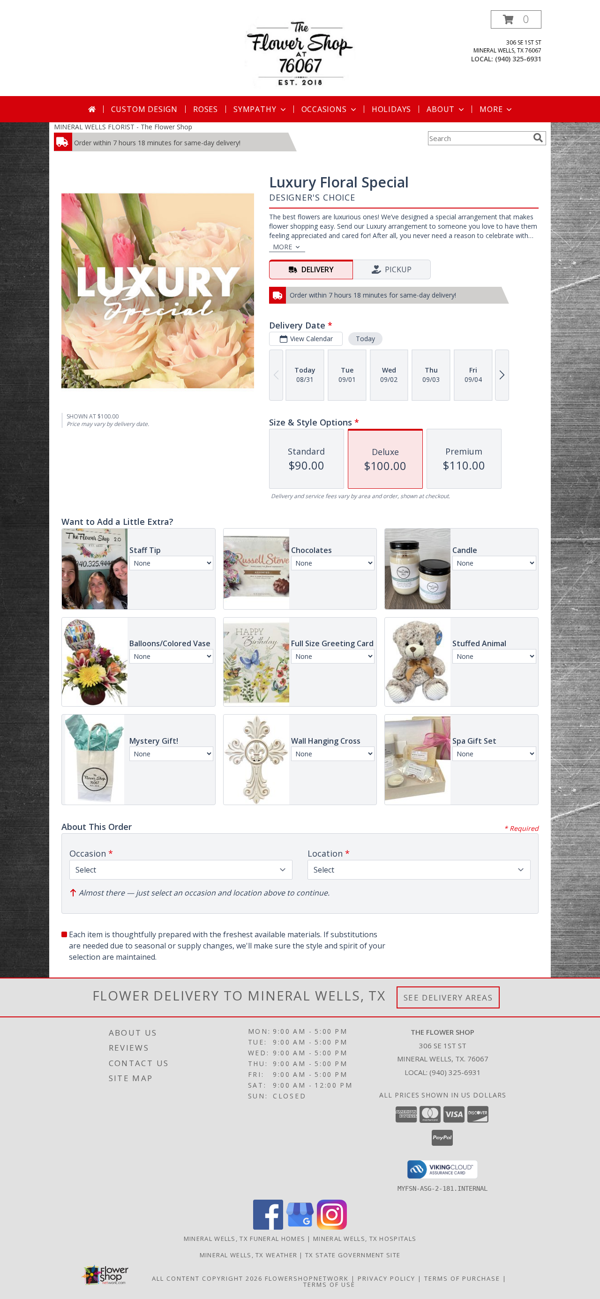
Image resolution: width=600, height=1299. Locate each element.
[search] (538, 138)
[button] (516, 19)
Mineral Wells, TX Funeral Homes (244, 1238)
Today (365, 338)
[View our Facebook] (268, 1227)
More (491, 109)
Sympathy (254, 109)
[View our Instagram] (332, 1227)
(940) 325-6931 (518, 58)
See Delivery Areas (448, 997)
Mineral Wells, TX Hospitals (364, 1238)
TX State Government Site (352, 1255)
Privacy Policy (386, 1278)
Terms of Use (329, 1284)
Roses (205, 109)
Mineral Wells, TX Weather (249, 1255)
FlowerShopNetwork (307, 1278)
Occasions (324, 109)
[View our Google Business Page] (300, 1227)
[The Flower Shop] (300, 53)
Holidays (391, 109)
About (441, 109)
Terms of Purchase (462, 1278)
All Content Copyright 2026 (207, 1278)
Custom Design (144, 109)
